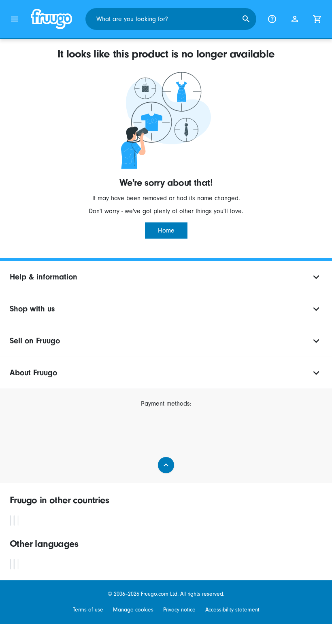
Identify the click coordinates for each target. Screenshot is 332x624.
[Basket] (317, 19)
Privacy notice (179, 609)
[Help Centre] (272, 19)
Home (166, 230)
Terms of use (88, 609)
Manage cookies (133, 609)
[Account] (295, 19)
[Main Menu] (14, 19)
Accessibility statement (232, 609)
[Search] (246, 19)
